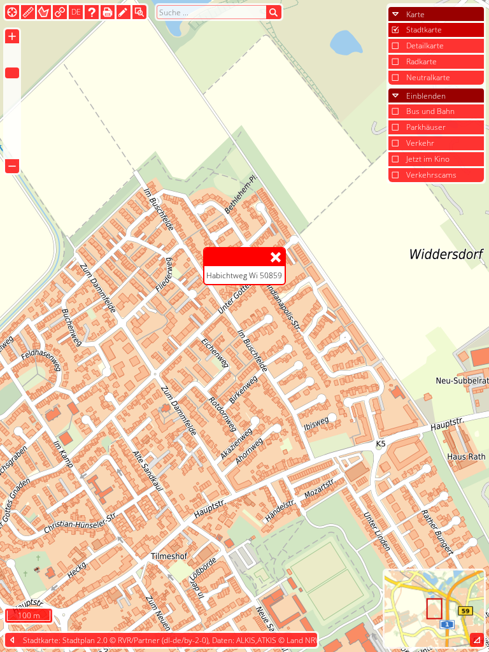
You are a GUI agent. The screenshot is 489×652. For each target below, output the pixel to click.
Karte (415, 14)
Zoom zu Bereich (139, 11)
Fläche (44, 11)
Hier (12, 11)
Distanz (28, 11)
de (76, 11)
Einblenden (426, 95)
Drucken (108, 11)
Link (60, 11)
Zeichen (124, 11)
